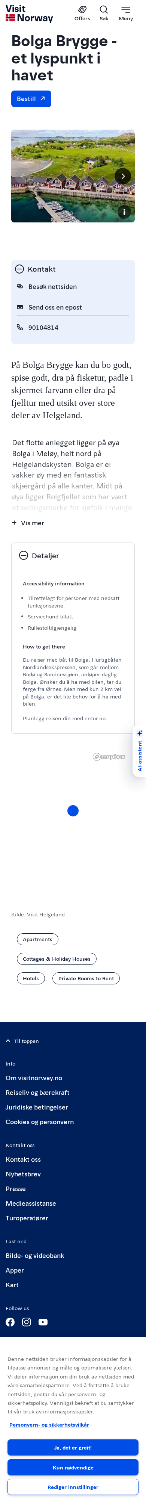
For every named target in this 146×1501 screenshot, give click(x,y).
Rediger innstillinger (73, 1486)
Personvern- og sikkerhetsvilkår (49, 1424)
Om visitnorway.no (34, 1077)
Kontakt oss (23, 1159)
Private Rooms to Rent (86, 978)
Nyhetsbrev (23, 1173)
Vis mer (32, 522)
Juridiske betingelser (37, 1106)
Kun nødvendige (73, 1467)
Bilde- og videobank (35, 1255)
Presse (16, 1188)
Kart (12, 1284)
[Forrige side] (23, 176)
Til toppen (26, 1040)
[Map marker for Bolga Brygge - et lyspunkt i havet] (73, 810)
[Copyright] (124, 212)
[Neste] (123, 176)
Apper (15, 1269)
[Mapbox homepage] (108, 757)
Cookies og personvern (40, 1121)
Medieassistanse (31, 1203)
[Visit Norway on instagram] (26, 1322)
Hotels (31, 978)
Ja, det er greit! (73, 1447)
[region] (73, 1419)
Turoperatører (27, 1217)
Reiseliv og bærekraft (38, 1092)
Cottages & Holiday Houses (57, 958)
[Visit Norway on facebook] (10, 1322)
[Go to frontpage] (30, 14)
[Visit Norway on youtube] (43, 1322)
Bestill (26, 98)
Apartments (37, 939)
